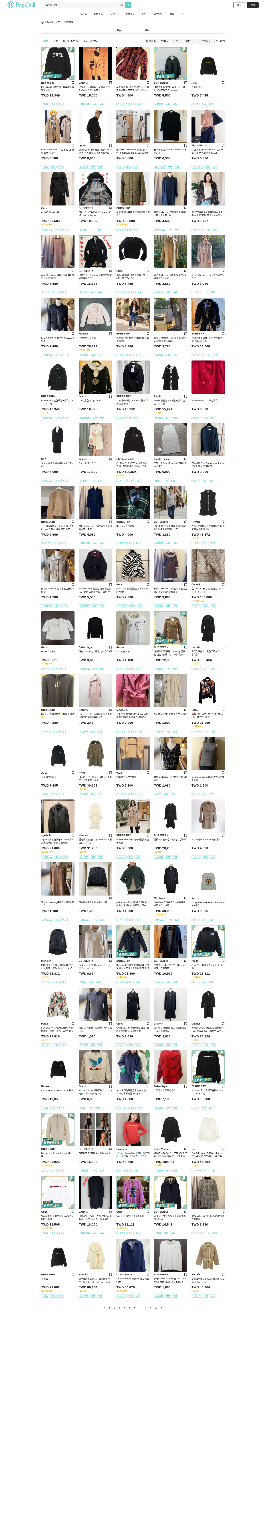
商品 (119, 30)
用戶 (146, 30)
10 (156, 1307)
